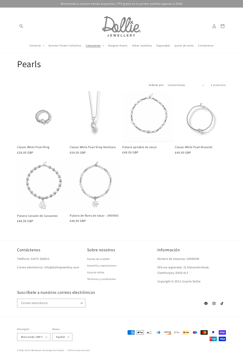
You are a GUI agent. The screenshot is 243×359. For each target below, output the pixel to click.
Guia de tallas (95, 272)
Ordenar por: (156, 85)
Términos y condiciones (101, 279)
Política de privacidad (79, 350)
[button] (21, 26)
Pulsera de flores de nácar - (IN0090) (94, 215)
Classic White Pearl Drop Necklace (93, 147)
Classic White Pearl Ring (33, 147)
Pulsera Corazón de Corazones (37, 216)
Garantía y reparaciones (101, 265)
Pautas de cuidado (98, 259)
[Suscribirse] (81, 303)
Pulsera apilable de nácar (139, 147)
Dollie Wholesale (33, 350)
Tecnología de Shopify (53, 350)
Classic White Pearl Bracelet (193, 147)
